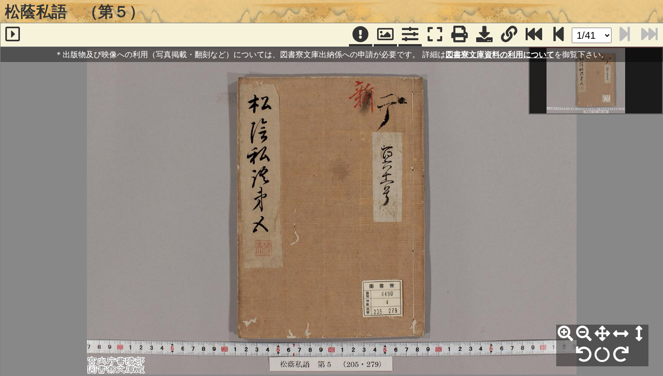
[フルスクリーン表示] (435, 35)
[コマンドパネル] (410, 35)
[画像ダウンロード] (484, 35)
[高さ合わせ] (639, 334)
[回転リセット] (602, 354)
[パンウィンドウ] (385, 35)
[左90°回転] (584, 354)
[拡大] (565, 334)
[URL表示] (509, 35)
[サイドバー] (12, 35)
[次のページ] (558, 35)
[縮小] (584, 334)
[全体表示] (602, 334)
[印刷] (459, 35)
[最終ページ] (534, 35)
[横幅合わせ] (621, 334)
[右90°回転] (621, 354)
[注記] (360, 35)
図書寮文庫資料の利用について (500, 54)
